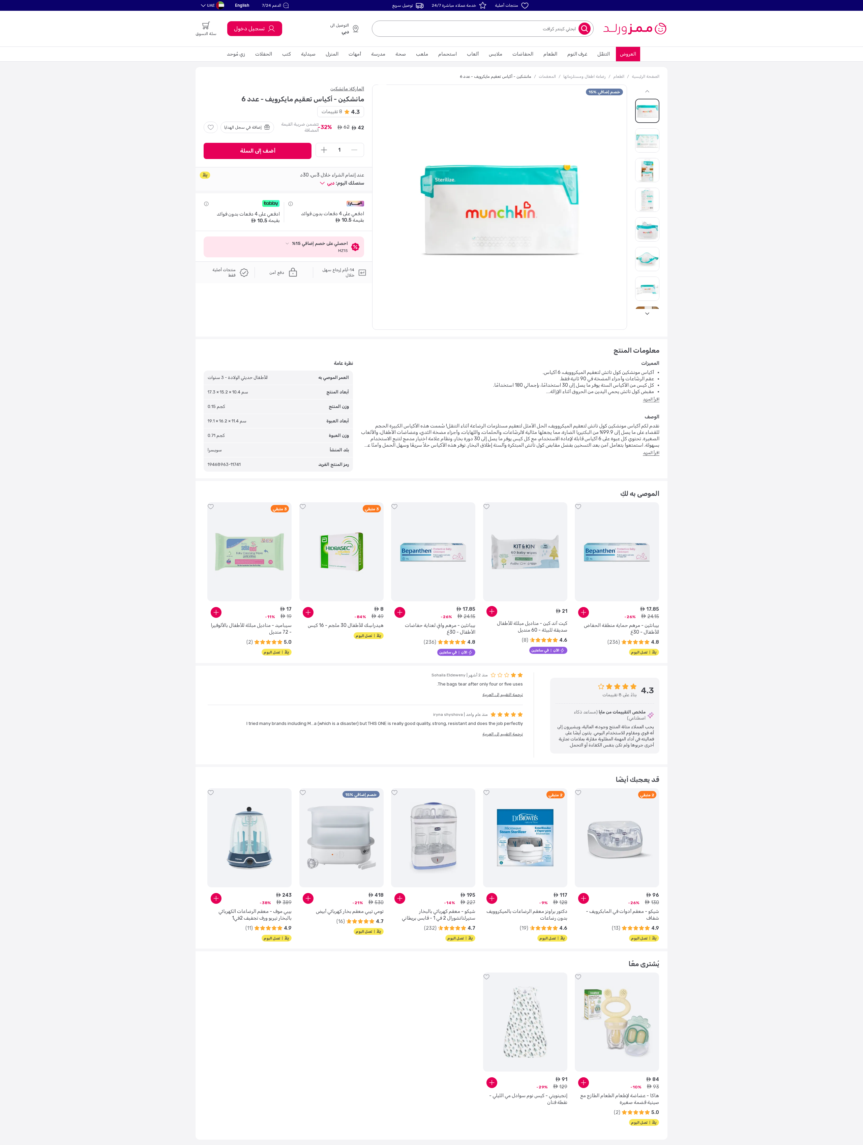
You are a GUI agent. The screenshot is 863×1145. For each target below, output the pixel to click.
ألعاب (473, 54)
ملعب (422, 54)
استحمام (447, 54)
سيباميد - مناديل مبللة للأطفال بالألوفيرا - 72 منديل (251, 629)
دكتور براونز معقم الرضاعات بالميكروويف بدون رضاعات (526, 915)
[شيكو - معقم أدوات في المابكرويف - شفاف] (617, 838)
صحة (400, 54)
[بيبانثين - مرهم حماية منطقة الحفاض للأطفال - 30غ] (617, 552)
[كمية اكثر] (324, 150)
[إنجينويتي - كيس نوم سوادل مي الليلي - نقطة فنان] (525, 1022)
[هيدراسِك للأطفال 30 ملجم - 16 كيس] (341, 552)
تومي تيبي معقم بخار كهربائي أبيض (350, 911)
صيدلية (308, 54)
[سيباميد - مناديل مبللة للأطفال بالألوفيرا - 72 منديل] (249, 552)
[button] (276, 5)
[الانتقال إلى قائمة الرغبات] (210, 127)
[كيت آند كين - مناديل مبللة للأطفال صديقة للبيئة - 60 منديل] (525, 552)
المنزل (332, 54)
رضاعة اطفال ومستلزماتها (584, 76)
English (242, 5)
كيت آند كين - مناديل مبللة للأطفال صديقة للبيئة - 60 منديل (532, 627)
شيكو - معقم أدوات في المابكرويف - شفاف (622, 915)
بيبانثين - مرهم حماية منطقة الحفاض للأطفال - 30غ (621, 629)
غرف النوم (577, 54)
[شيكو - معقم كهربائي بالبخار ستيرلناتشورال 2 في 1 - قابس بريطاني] (433, 838)
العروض (628, 54)
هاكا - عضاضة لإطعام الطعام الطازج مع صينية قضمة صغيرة (619, 1099)
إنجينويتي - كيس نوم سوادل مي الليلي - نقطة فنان (528, 1099)
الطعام (550, 54)
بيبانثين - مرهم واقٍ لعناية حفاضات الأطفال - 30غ (440, 629)
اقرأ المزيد (651, 399)
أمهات (355, 54)
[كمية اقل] (354, 150)
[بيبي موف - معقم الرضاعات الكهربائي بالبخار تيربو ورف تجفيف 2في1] (249, 838)
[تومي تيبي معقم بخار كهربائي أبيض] (341, 838)
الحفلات (263, 54)
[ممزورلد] (634, 29)
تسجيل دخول (249, 28)
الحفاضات (522, 54)
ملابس (495, 54)
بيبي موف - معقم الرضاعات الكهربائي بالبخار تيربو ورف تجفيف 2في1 (255, 915)
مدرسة (378, 54)
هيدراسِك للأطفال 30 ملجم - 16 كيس (346, 625)
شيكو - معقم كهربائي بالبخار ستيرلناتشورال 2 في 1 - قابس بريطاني (438, 915)
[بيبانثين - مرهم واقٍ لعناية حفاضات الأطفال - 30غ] (433, 552)
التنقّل (603, 54)
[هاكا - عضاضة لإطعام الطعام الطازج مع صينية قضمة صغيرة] (617, 1022)
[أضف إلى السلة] (583, 612)
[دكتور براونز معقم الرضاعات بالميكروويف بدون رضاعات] (525, 838)
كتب (286, 54)
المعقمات (547, 76)
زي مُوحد (236, 54)
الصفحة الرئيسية (645, 76)
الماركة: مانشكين (347, 89)
